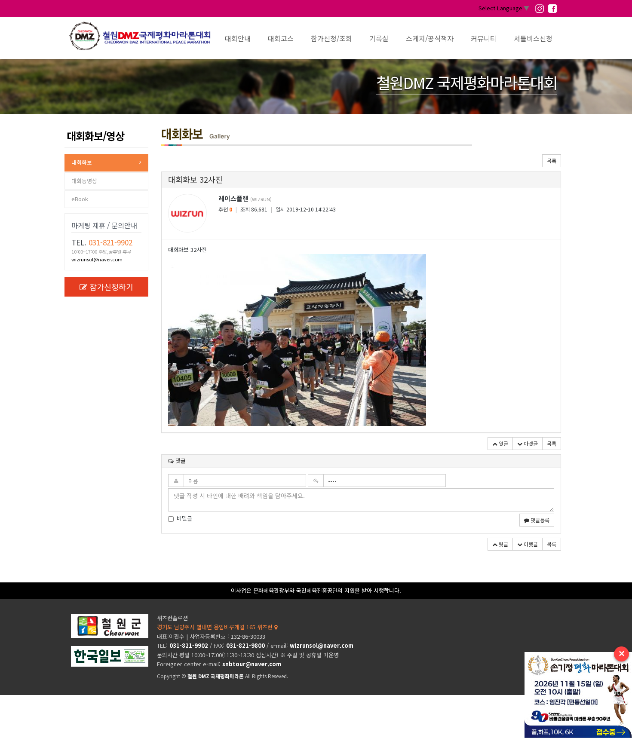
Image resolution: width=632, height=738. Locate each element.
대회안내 (238, 38)
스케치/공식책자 (430, 38)
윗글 (502, 443)
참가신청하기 (111, 286)
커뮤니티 (484, 38)
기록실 (379, 38)
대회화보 (81, 162)
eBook (79, 199)
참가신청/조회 (331, 38)
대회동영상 (84, 181)
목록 (551, 160)
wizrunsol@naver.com (97, 259)
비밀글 (184, 518)
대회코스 (281, 38)
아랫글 (530, 443)
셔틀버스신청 (533, 38)
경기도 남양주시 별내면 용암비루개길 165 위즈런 (215, 627)
